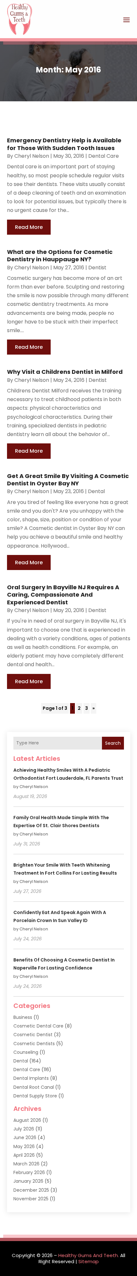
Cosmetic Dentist (33, 1034)
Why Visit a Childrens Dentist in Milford (65, 372)
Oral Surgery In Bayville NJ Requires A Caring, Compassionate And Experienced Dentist (63, 594)
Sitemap (88, 1261)
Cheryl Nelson (31, 156)
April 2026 (24, 1155)
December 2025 (31, 1190)
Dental (96, 491)
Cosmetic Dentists (34, 1043)
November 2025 (30, 1199)
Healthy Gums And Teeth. (88, 1255)
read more (29, 227)
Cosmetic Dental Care (38, 1026)
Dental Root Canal (33, 1087)
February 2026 (29, 1172)
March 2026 (26, 1164)
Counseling (25, 1052)
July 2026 (23, 1129)
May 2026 (24, 1146)
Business (22, 1017)
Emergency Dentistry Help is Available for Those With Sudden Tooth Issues (64, 144)
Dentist (97, 267)
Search (113, 743)
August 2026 (27, 1120)
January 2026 (28, 1181)
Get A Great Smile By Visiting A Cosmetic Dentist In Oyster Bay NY (68, 479)
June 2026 (24, 1137)
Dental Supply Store (35, 1096)
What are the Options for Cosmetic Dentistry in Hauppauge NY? (59, 255)
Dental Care (103, 156)
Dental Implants (31, 1078)
